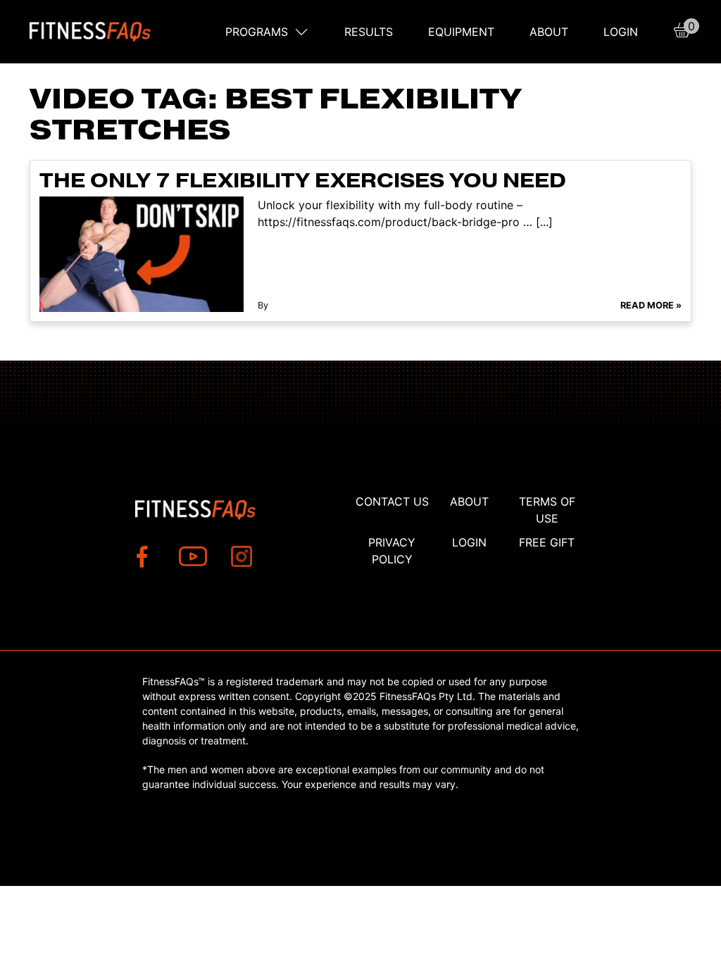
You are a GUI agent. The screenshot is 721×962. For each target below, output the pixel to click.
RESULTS (368, 32)
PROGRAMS (256, 32)
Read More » (651, 305)
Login (620, 32)
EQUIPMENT (461, 32)
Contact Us (392, 501)
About (548, 32)
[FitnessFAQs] (90, 32)
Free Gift (547, 542)
